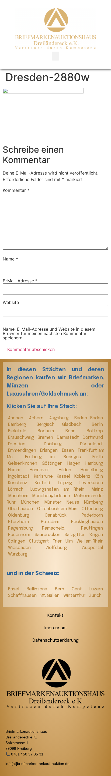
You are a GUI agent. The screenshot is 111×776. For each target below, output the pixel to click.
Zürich (95, 595)
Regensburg (23, 528)
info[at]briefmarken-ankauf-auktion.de (37, 763)
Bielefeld (21, 431)
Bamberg (21, 424)
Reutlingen (92, 528)
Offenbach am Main (58, 509)
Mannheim (18, 496)
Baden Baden (88, 418)
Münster (54, 502)
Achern (38, 418)
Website (11, 302)
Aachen (17, 418)
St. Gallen (50, 595)
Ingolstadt (19, 476)
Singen (96, 535)
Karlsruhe (44, 476)
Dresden (24, 444)
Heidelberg (92, 470)
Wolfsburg (62, 548)
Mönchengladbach (51, 496)
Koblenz (83, 476)
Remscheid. (60, 528)
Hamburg (94, 463)
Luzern (96, 589)
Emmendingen (22, 450)
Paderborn (92, 515)
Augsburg (60, 418)
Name (10, 259)
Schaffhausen (23, 595)
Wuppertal (92, 548)
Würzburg (17, 554)
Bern (62, 589)
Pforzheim (23, 522)
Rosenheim (20, 535)
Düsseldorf (91, 444)
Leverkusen (91, 483)
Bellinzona (39, 589)
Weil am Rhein (90, 541)
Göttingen (53, 463)
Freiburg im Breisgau (57, 457)
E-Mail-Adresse (20, 281)
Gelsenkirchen (23, 463)
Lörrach (18, 489)
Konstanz (20, 483)
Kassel (64, 476)
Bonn (74, 431)
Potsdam (55, 522)
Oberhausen (21, 509)
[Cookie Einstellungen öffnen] (9, 769)
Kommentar (16, 190)
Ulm (69, 541)
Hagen (74, 463)
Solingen (17, 541)
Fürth (97, 457)
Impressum (55, 628)
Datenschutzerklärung (56, 640)
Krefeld (45, 483)
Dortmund (93, 437)
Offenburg (92, 509)
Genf (79, 589)
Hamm (17, 470)
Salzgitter (76, 535)
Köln (99, 476)
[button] (55, 56)
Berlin (97, 424)
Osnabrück (62, 515)
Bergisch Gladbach (63, 424)
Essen (68, 450)
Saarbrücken (48, 535)
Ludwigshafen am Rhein (59, 489)
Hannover (43, 470)
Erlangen (49, 450)
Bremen (46, 437)
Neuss (74, 502)
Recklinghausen (87, 522)
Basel (16, 589)
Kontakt (55, 615)
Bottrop (95, 431)
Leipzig (67, 483)
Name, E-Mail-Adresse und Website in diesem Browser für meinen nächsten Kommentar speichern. (49, 333)
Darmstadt (68, 437)
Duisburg (61, 444)
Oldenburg (25, 515)
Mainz (97, 489)
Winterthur (74, 595)
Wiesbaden (25, 548)
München (31, 502)
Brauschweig (21, 437)
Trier (58, 541)
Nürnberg (93, 502)
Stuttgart (39, 541)
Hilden (68, 470)
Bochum (50, 431)
